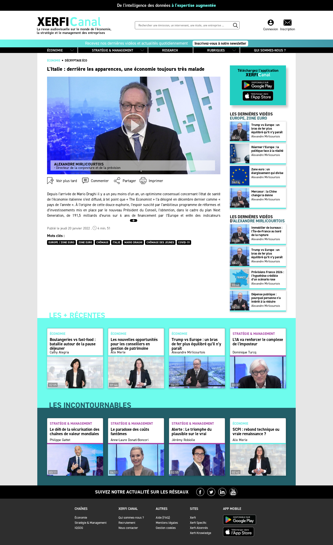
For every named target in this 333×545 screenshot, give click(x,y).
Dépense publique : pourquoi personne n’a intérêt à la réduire (266, 297)
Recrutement (126, 523)
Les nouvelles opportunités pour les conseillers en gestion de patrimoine (134, 343)
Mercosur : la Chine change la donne (264, 193)
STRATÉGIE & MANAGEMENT (112, 50)
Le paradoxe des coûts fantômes (130, 431)
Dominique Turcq (244, 352)
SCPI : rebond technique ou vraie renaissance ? (256, 431)
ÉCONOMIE (55, 50)
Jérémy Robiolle (183, 440)
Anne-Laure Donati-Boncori (129, 440)
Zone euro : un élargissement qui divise (267, 171)
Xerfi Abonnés (199, 528)
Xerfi (193, 517)
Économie (81, 517)
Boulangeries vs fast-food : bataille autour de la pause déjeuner (73, 343)
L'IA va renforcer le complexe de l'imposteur (258, 341)
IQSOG (79, 528)
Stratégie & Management (91, 523)
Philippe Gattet (60, 440)
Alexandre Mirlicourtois (265, 136)
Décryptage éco (76, 60)
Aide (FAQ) (163, 517)
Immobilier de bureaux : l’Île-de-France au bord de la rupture (266, 231)
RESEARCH (170, 50)
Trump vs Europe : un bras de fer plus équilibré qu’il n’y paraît (267, 128)
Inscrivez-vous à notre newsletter (220, 43)
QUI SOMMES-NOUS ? (270, 50)
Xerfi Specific (198, 523)
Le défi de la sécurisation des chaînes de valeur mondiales (74, 431)
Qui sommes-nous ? (131, 517)
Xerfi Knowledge (200, 533)
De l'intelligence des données (166, 5)
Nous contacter (128, 528)
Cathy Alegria (59, 352)
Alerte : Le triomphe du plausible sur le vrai (192, 431)
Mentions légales (167, 523)
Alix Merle (118, 352)
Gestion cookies (166, 528)
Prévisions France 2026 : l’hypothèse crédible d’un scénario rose (267, 275)
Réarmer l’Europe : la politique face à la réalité (267, 149)
